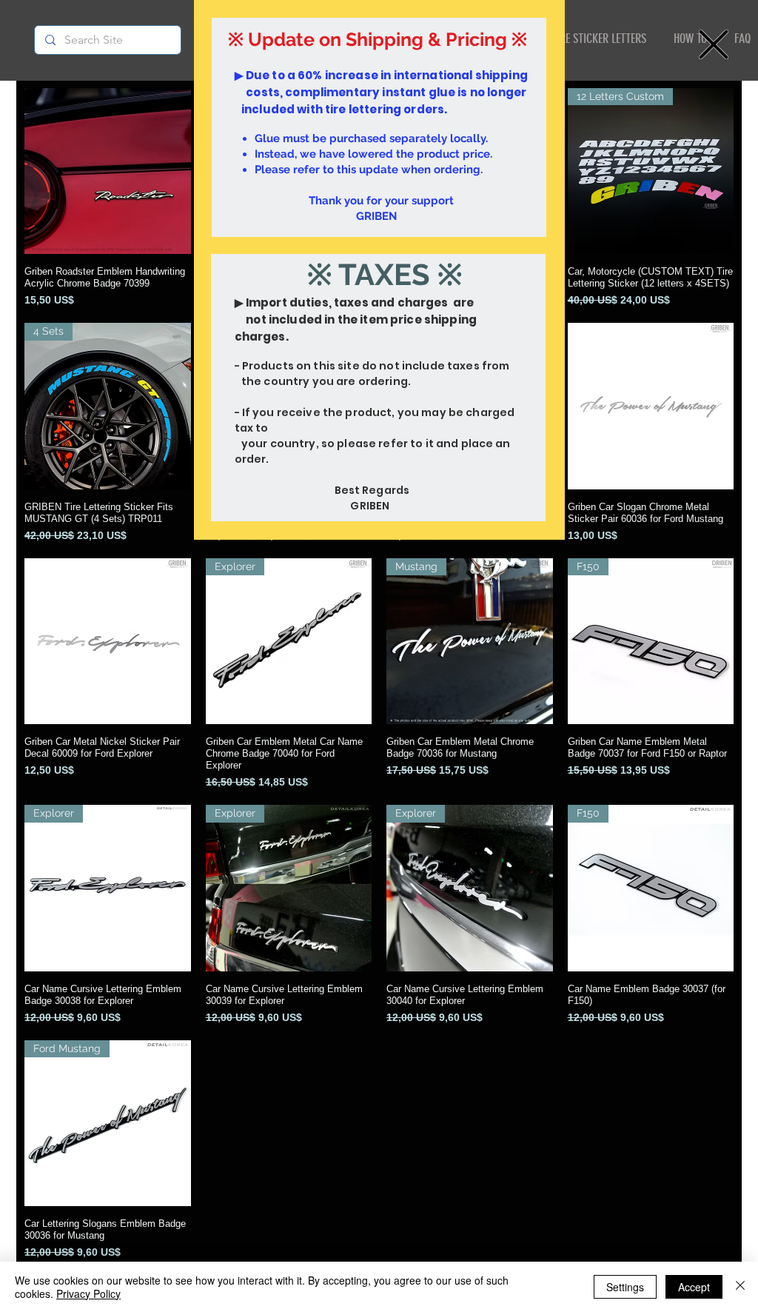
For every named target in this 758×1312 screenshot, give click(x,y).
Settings (625, 1286)
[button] (713, 44)
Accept (694, 1286)
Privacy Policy (88, 1293)
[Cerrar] (740, 1286)
